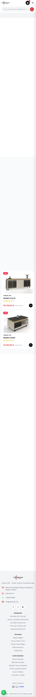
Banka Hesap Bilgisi (18, 644)
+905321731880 (10, 597)
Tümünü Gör (29, 372)
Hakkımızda (18, 650)
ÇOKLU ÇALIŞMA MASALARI (18, 620)
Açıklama (5, 173)
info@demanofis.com (12, 602)
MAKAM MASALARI (18, 629)
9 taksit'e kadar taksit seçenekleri (23, 88)
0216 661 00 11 (10, 593)
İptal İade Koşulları (18, 662)
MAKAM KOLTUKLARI (18, 616)
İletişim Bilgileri (18, 638)
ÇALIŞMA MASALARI (18, 623)
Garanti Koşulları (18, 659)
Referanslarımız (18, 647)
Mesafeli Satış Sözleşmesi (18, 665)
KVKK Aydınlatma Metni (18, 669)
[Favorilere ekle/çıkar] (21, 23)
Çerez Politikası (18, 672)
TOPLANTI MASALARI (18, 626)
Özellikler (26, 173)
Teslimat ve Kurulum (16, 173)
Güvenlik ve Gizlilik (18, 675)
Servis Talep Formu (18, 641)
